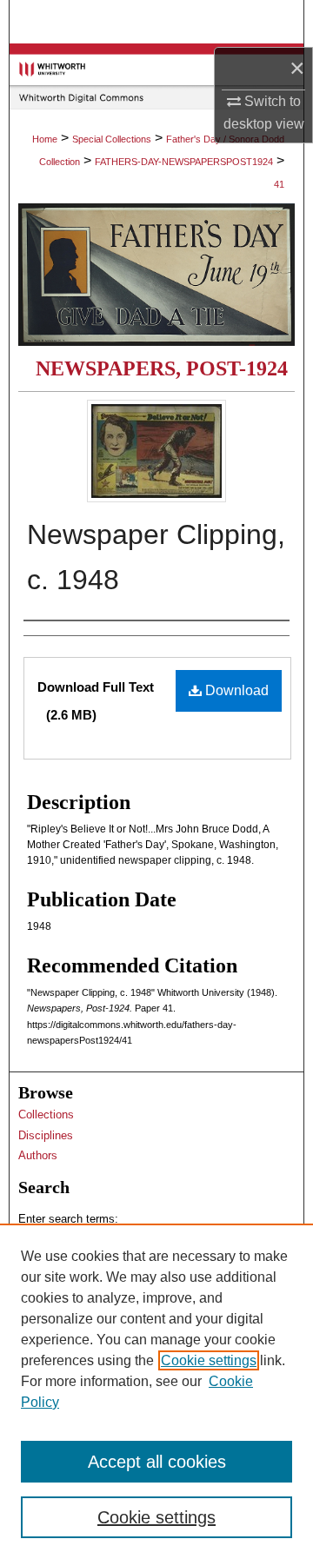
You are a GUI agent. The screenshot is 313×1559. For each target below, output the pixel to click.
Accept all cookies (157, 1461)
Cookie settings (208, 1360)
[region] (156, 1391)
